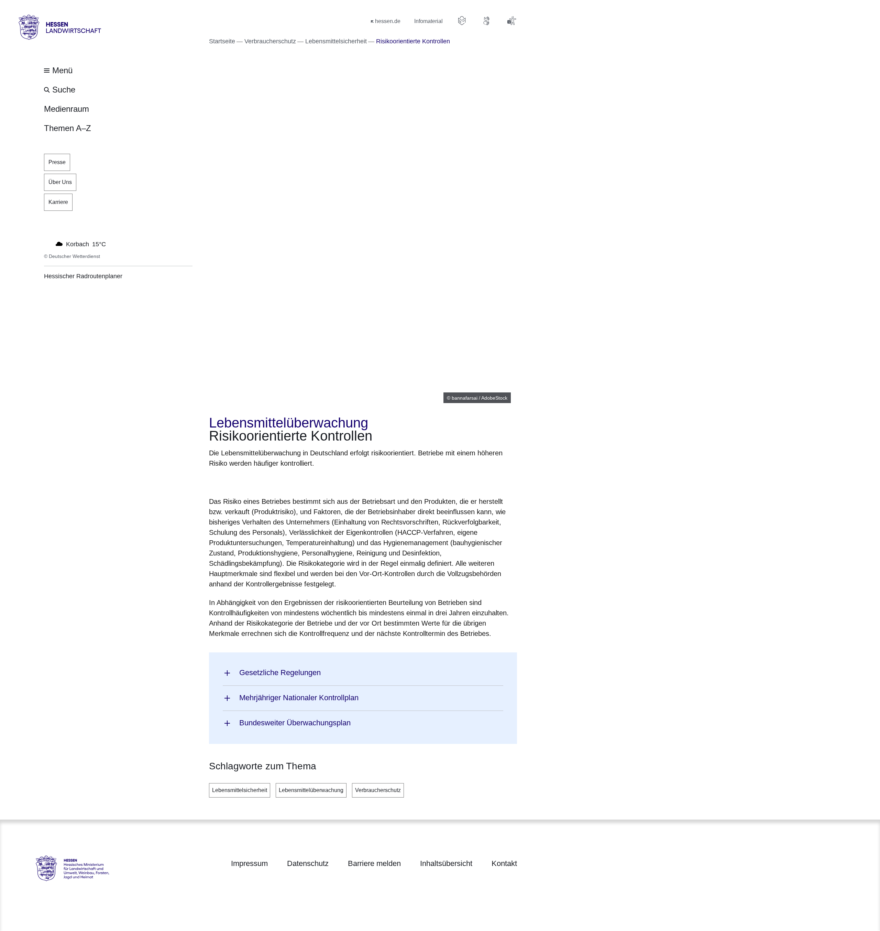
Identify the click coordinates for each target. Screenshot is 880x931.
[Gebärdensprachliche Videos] (486, 20)
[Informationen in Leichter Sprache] (462, 20)
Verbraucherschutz (378, 790)
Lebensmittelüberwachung (311, 790)
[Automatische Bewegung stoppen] (48, 243)
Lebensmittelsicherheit (239, 790)
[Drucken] (268, 481)
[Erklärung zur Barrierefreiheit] (511, 20)
